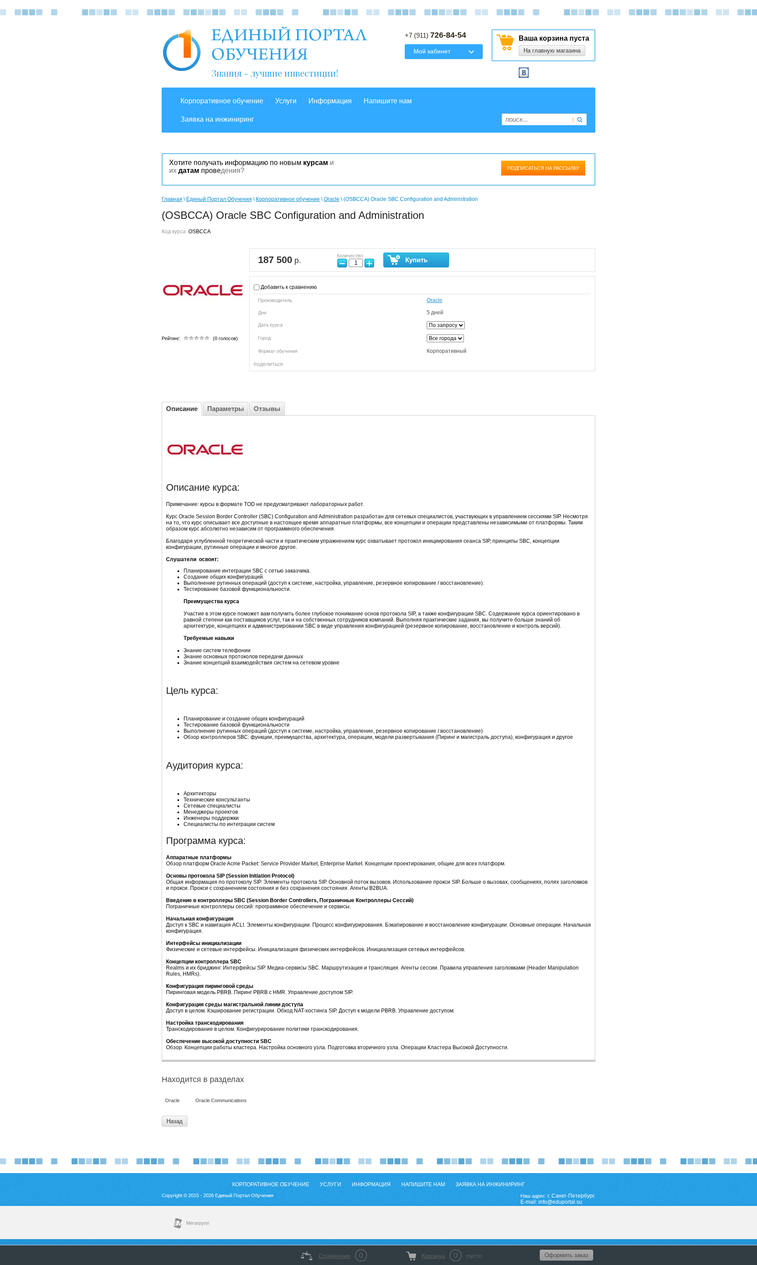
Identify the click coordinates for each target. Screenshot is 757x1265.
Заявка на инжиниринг (217, 119)
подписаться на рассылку (543, 168)
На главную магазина (552, 50)
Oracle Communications (221, 1100)
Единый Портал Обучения (219, 199)
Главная (172, 199)
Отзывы (267, 408)
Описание (182, 408)
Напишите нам (388, 101)
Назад (174, 1121)
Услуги (286, 101)
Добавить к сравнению (288, 287)
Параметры (225, 408)
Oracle (332, 199)
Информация (330, 101)
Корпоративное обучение (221, 101)
